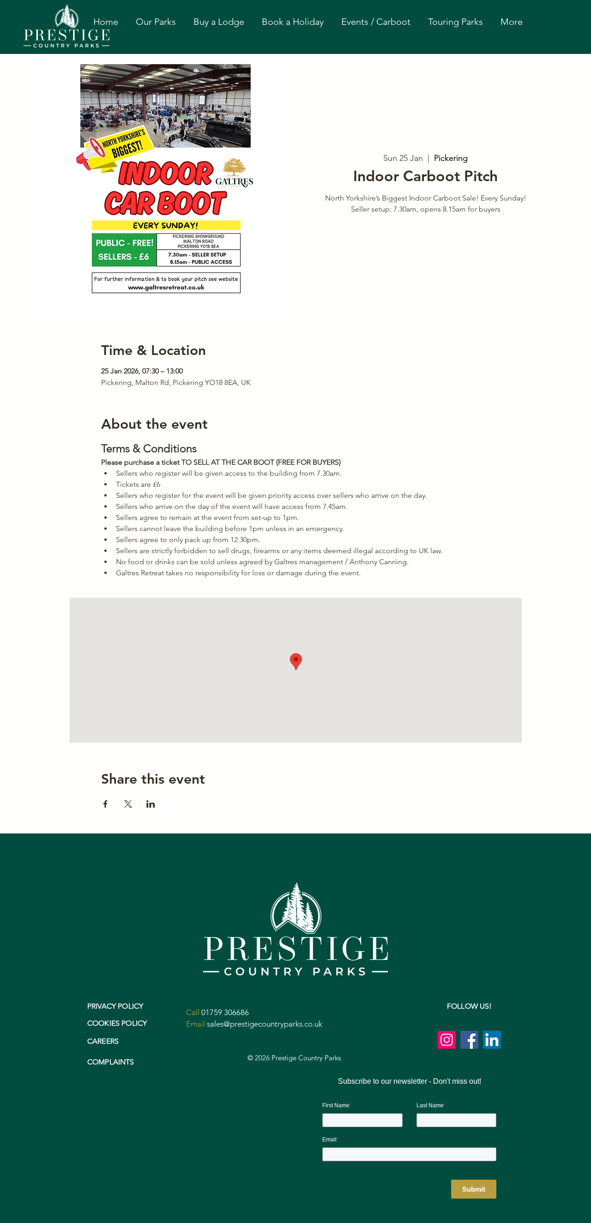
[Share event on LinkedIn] (150, 804)
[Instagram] (447, 1040)
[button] (156, 22)
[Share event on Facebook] (105, 804)
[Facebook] (469, 1040)
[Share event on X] (128, 804)
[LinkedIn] (492, 1040)
